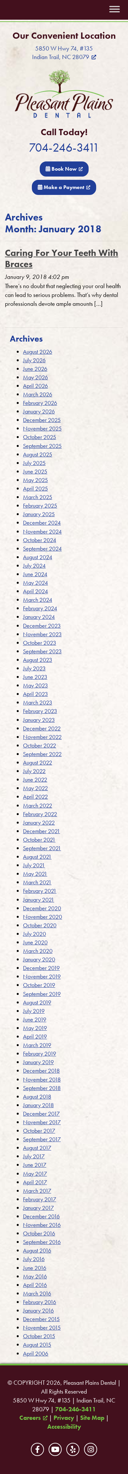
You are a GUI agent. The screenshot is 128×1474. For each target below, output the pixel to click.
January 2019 (38, 1062)
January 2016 (38, 1310)
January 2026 (39, 411)
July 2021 (34, 865)
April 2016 (35, 1285)
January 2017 (38, 1207)
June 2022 (35, 779)
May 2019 (35, 1028)
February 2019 (39, 1053)
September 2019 (42, 994)
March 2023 (37, 702)
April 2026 (35, 386)
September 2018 (42, 1088)
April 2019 (35, 1036)
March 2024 (37, 599)
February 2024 (40, 608)
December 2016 (41, 1216)
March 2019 (37, 1045)
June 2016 (34, 1268)
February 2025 (40, 505)
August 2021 (37, 856)
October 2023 (39, 642)
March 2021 (37, 882)
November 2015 (42, 1327)
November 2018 (42, 1079)
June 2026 (35, 368)
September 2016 (42, 1242)
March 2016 (37, 1293)
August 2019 (37, 1002)
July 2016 (34, 1259)
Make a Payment (63, 187)
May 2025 (35, 480)
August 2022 (37, 762)
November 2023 (42, 634)
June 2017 (34, 1165)
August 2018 (37, 1096)
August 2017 (37, 1147)
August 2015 (37, 1344)
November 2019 (42, 976)
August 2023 (37, 659)
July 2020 (34, 933)
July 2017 (34, 1156)
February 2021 (39, 891)
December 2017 (41, 1113)
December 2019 (41, 968)
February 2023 (40, 711)
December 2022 (42, 728)
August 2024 (37, 557)
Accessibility (64, 1427)
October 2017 (39, 1130)
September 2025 (42, 446)
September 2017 (42, 1139)
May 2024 (35, 582)
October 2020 (39, 925)
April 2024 (35, 591)
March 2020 (38, 951)
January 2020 (39, 959)
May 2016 (35, 1276)
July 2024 (34, 565)
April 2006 (35, 1353)
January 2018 (38, 1105)
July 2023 (34, 668)
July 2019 (34, 1011)
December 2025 (42, 420)
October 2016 (39, 1233)
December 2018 (41, 1070)
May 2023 (35, 685)
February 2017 (39, 1199)
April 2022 (35, 796)
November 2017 (42, 1122)
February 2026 (40, 403)
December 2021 (41, 831)
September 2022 (42, 754)
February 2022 (40, 814)
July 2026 (34, 360)
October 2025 (39, 437)
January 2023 (39, 720)
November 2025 (42, 428)
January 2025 (39, 514)
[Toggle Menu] (114, 9)
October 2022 (39, 745)
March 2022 (37, 805)
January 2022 (39, 822)
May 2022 (35, 788)
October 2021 (39, 839)
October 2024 (39, 540)
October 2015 (39, 1336)
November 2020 (42, 916)
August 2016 (37, 1250)
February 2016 (39, 1302)
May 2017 (35, 1173)
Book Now (63, 168)
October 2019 (39, 985)
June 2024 (35, 574)
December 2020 (42, 908)
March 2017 (37, 1190)
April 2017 (35, 1182)
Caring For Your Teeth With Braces (61, 258)
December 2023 (42, 625)
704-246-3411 (64, 147)
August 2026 (37, 351)
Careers (30, 1418)
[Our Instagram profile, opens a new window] (90, 1449)
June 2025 (35, 471)
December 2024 (42, 522)
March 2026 (37, 394)
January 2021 (38, 899)
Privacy (63, 1418)
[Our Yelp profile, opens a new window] (72, 1449)
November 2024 (42, 531)
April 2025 (35, 488)
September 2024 (42, 548)
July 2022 (34, 771)
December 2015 (41, 1319)
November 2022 (42, 737)
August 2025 (37, 454)
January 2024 (39, 617)
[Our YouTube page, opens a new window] (55, 1449)
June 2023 (35, 677)
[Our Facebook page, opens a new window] (37, 1449)
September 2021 (42, 848)
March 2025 (37, 497)
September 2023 (42, 651)
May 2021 (35, 873)
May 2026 (35, 377)
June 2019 (34, 1019)
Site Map (92, 1418)
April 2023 (35, 694)
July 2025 (34, 463)
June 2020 (35, 942)
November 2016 (42, 1225)
